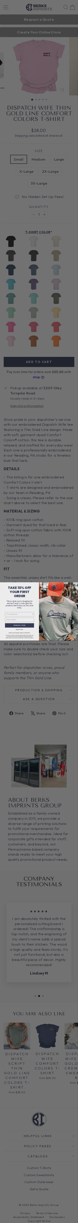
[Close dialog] (76, 584)
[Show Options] (32, 614)
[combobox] (19, 614)
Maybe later (19, 629)
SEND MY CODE (19, 625)
